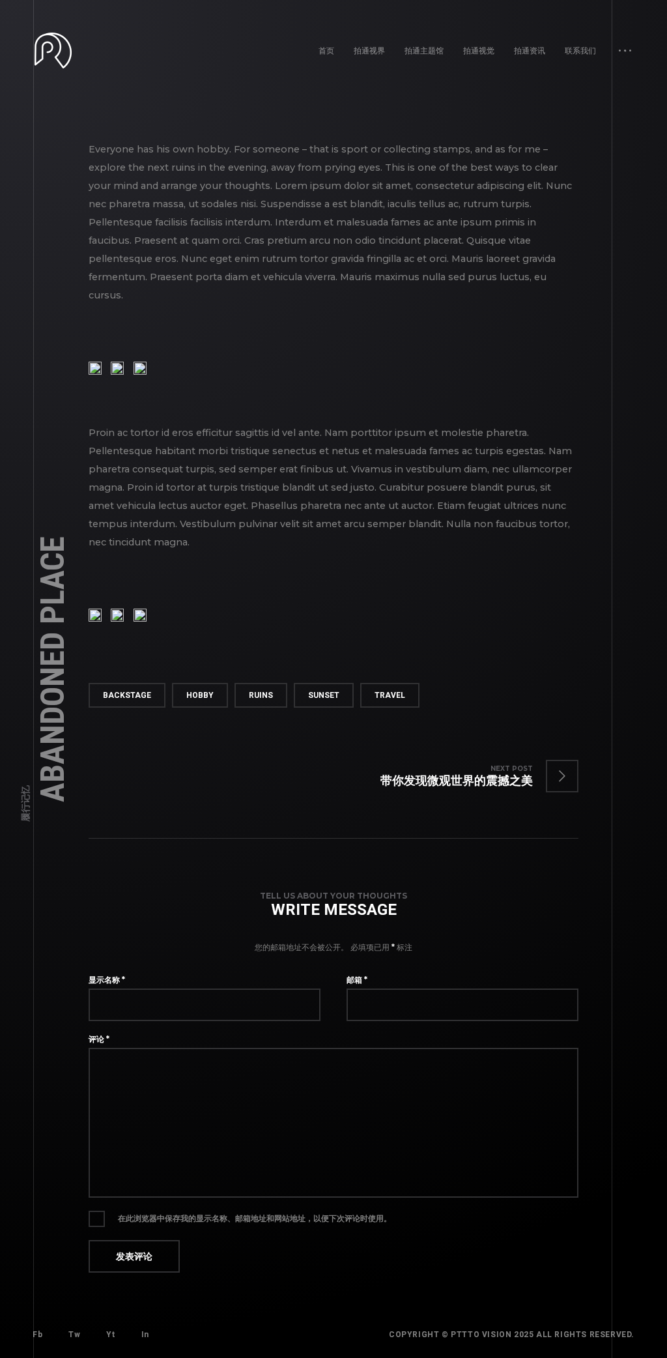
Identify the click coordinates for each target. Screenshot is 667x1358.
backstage (127, 695)
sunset (323, 695)
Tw (74, 1334)
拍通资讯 (529, 50)
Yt (110, 1334)
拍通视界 (369, 50)
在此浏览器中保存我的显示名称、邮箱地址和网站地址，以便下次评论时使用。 (254, 1218)
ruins (261, 695)
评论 (99, 1039)
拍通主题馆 (424, 50)
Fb (37, 1334)
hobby (200, 695)
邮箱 (357, 980)
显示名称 (107, 980)
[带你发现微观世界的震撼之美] (466, 776)
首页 (326, 50)
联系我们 (580, 50)
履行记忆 (25, 803)
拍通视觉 (478, 50)
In (145, 1334)
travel (390, 695)
